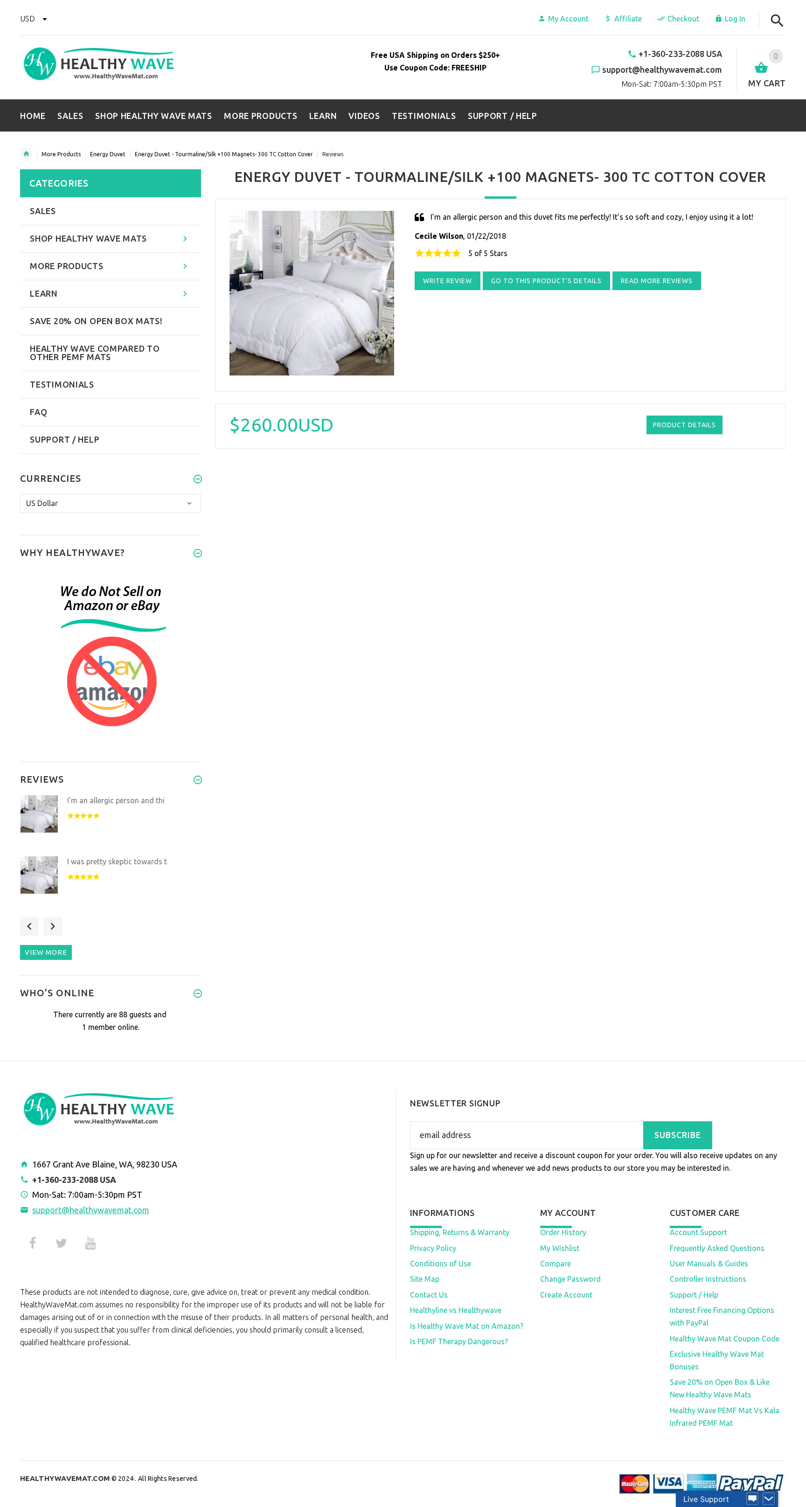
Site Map (424, 1279)
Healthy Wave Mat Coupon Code (724, 1338)
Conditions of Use (440, 1263)
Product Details (684, 425)
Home (26, 154)
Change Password (570, 1279)
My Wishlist (559, 1248)
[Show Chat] (752, 1499)
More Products (61, 154)
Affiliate (628, 18)
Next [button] (52, 926)
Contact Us (429, 1295)
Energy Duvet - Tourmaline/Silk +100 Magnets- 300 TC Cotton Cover (224, 154)
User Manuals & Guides (709, 1263)
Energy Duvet (107, 154)
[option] (110, 823)
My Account (568, 18)
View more (46, 952)
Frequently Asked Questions (717, 1248)
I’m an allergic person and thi (116, 800)
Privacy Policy (433, 1248)
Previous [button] (29, 926)
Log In (735, 18)
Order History (563, 1232)
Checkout (683, 18)
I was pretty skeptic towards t (117, 861)
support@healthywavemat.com (90, 1210)
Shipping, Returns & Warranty (459, 1232)
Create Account (566, 1295)
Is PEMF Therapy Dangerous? (459, 1341)
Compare (555, 1263)
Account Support (698, 1232)
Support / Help (694, 1295)
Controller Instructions (708, 1279)
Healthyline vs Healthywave (455, 1310)
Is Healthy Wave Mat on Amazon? (466, 1326)
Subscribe (677, 1135)
